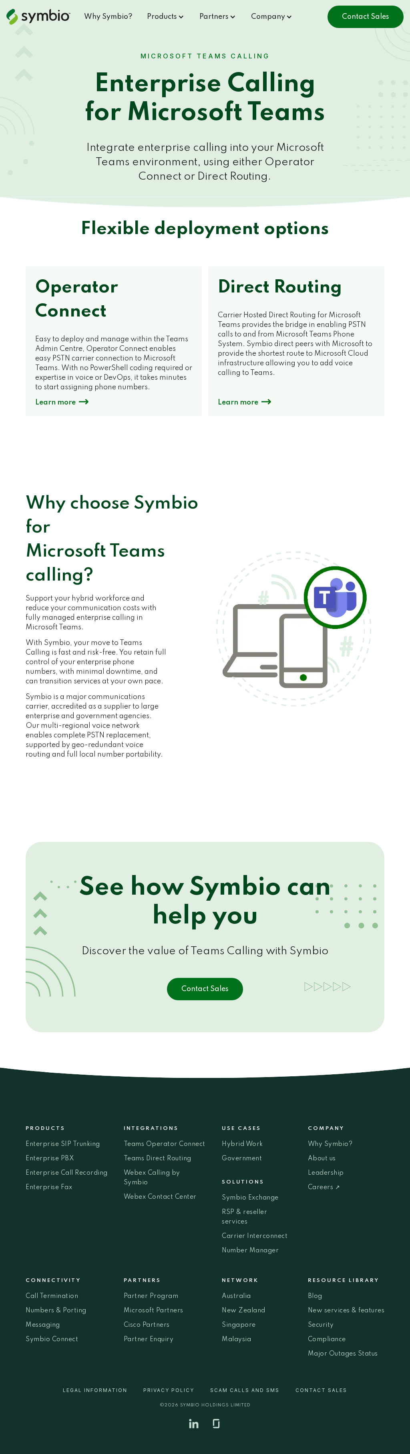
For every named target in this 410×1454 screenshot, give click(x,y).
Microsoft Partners (153, 1311)
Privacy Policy (168, 1390)
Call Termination (52, 1296)
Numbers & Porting (56, 1311)
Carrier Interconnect (254, 1236)
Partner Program (151, 1296)
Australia (236, 1296)
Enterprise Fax (49, 1187)
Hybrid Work (242, 1144)
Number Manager (250, 1251)
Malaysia (236, 1339)
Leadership (326, 1173)
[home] (41, 17)
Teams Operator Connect (164, 1144)
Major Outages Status (343, 1354)
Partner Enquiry (149, 1339)
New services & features (346, 1311)
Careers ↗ (324, 1187)
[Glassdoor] (216, 1423)
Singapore (239, 1325)
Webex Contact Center (160, 1197)
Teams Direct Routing (157, 1159)
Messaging (43, 1325)
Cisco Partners (147, 1325)
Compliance (327, 1339)
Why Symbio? (108, 16)
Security (321, 1325)
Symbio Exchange (250, 1198)
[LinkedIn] (194, 1423)
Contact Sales (365, 16)
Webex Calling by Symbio (152, 1178)
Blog (315, 1296)
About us (322, 1159)
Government (242, 1159)
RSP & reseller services (244, 1217)
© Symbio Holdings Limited (205, 1405)
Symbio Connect (52, 1339)
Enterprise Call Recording (67, 1173)
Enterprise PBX (50, 1159)
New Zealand (243, 1311)
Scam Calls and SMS (244, 1390)
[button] (166, 17)
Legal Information (95, 1390)
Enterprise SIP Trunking (63, 1144)
